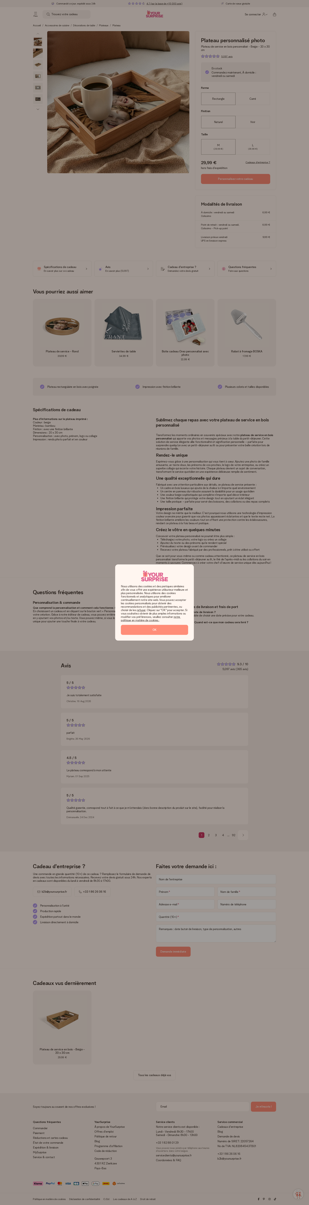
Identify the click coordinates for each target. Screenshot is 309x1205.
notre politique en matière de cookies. (151, 618)
